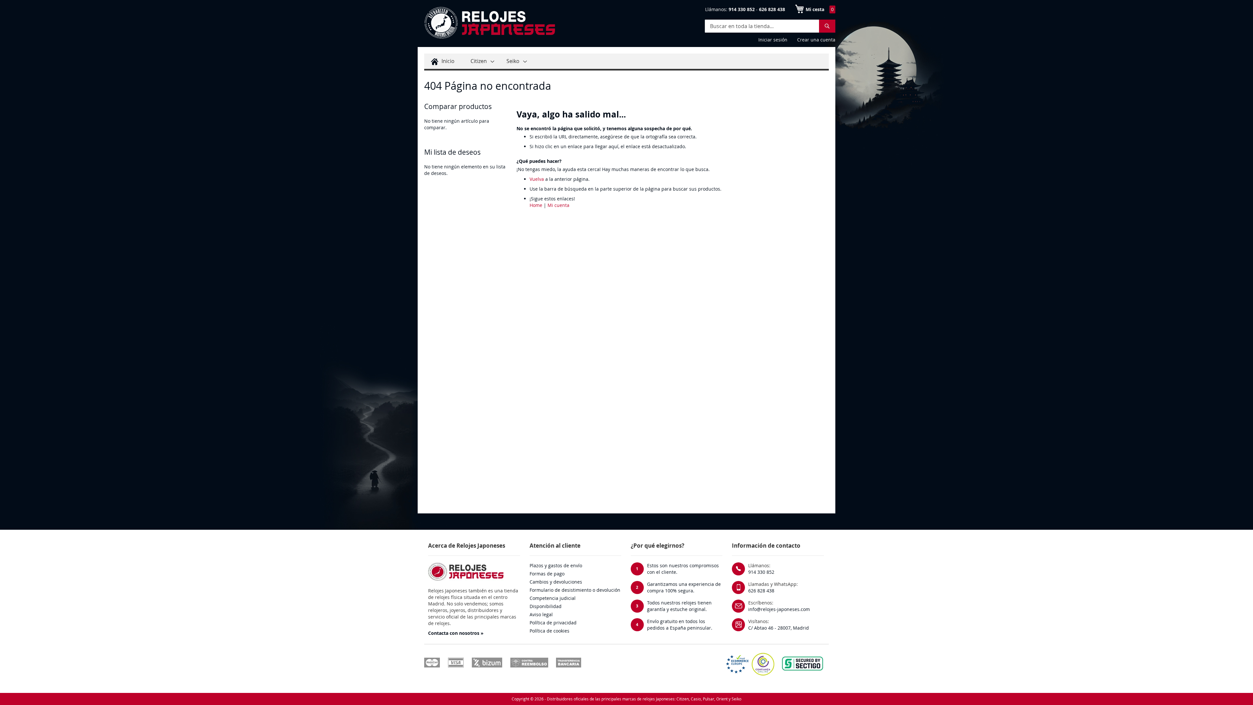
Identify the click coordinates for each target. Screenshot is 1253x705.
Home (536, 205)
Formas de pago (547, 574)
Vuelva (537, 179)
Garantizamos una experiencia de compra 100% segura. (684, 587)
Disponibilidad (546, 606)
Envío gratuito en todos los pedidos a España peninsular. (679, 624)
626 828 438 (761, 591)
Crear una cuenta (816, 40)
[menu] (626, 62)
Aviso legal (541, 614)
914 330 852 (761, 572)
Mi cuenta (558, 205)
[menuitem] (441, 61)
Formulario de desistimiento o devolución (575, 590)
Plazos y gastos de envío (556, 565)
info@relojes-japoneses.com (779, 609)
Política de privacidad (553, 622)
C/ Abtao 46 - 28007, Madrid (778, 628)
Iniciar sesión (772, 40)
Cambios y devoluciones (556, 582)
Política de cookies (549, 631)
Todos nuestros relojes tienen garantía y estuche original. (679, 606)
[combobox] (770, 26)
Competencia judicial (553, 598)
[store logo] (489, 23)
